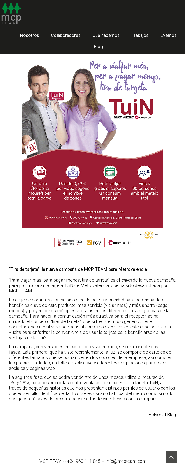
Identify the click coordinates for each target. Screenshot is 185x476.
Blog (98, 46)
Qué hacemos (106, 35)
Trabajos (140, 35)
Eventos (168, 35)
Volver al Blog (162, 414)
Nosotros (29, 35)
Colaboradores (66, 35)
